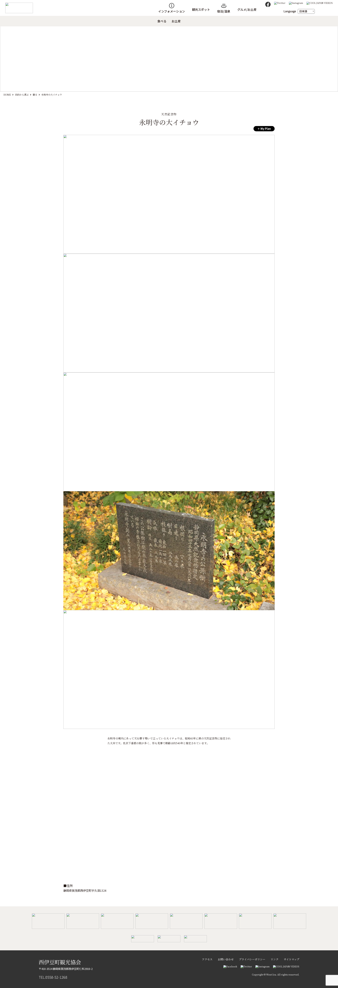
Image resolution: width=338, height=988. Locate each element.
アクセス (207, 959)
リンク (274, 959)
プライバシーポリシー (252, 959)
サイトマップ (291, 959)
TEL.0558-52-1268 (53, 977)
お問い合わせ (226, 959)
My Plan (265, 128)
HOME (7, 94)
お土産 (176, 21)
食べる (161, 21)
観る (35, 94)
